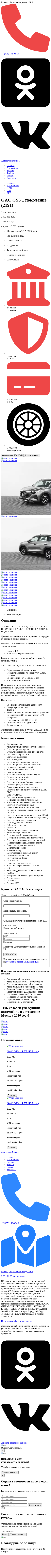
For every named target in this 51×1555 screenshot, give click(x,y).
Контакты (11, 178)
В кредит (12, 1095)
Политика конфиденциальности (16, 1321)
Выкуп (10, 175)
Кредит (10, 170)
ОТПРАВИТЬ (10, 954)
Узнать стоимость (9, 1472)
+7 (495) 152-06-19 (10, 53)
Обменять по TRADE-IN (12, 455)
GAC (9, 188)
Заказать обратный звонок (13, 1443)
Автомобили (13, 168)
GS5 (9, 190)
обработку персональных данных (22, 962)
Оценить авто (35, 1505)
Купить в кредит (32, 455)
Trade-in (10, 173)
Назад (5, 1534)
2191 (9, 193)
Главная (10, 165)
